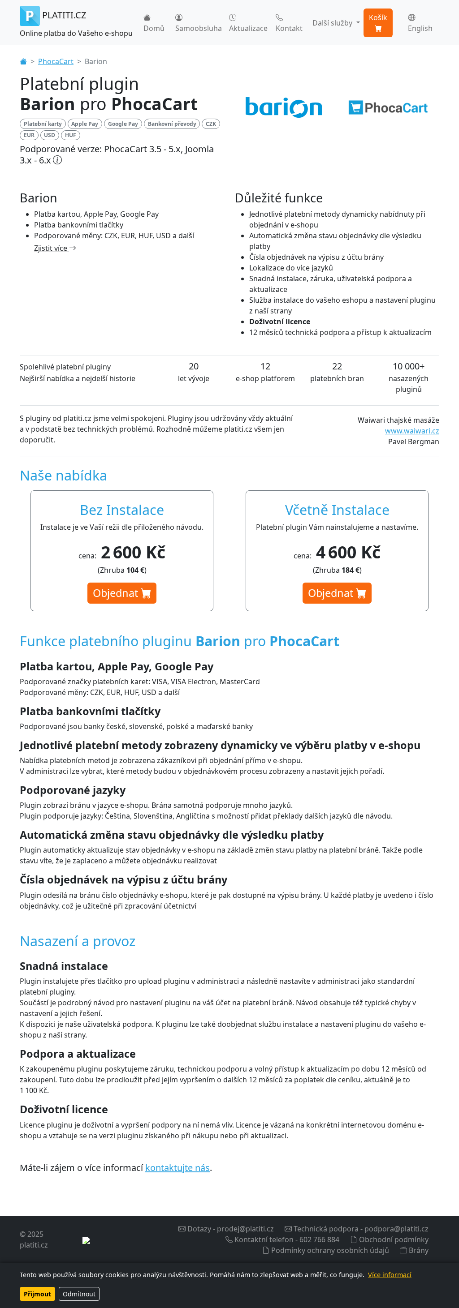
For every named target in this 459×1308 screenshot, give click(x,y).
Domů (154, 28)
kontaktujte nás (177, 1168)
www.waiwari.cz (412, 431)
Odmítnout (79, 1294)
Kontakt (289, 28)
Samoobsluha (198, 28)
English (420, 28)
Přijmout (37, 1294)
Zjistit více (51, 248)
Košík (378, 17)
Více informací (389, 1274)
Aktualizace (248, 28)
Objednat (117, 593)
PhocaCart (56, 61)
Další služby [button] (333, 23)
